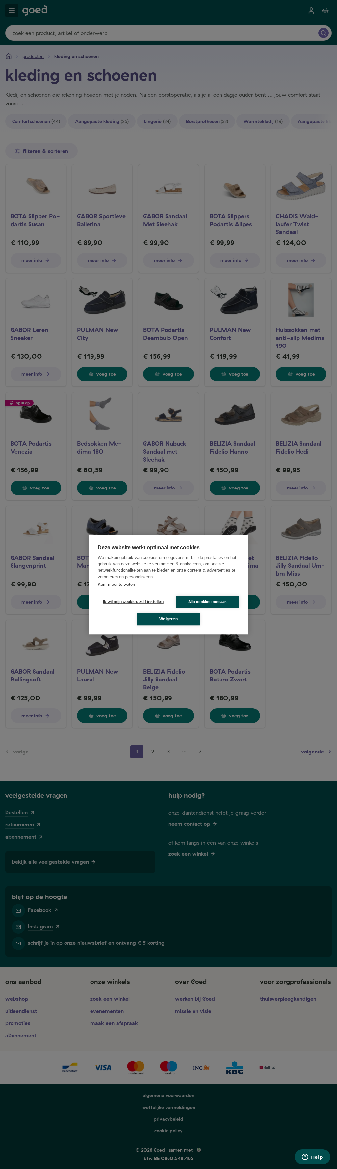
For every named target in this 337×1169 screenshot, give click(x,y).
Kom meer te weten (116, 584)
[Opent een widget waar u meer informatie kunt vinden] (312, 1157)
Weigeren (168, 619)
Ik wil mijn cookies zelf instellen (132, 601)
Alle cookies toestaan (207, 602)
